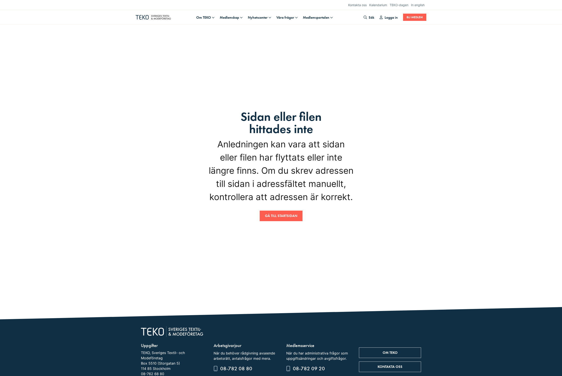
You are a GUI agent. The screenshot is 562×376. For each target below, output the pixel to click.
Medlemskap (229, 17)
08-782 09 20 (309, 368)
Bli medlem (415, 17)
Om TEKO (203, 17)
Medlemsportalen (316, 17)
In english (418, 5)
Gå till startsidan (281, 216)
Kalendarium (378, 5)
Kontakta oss (357, 5)
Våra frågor (285, 17)
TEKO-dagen (399, 5)
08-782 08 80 (236, 368)
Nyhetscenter (258, 17)
